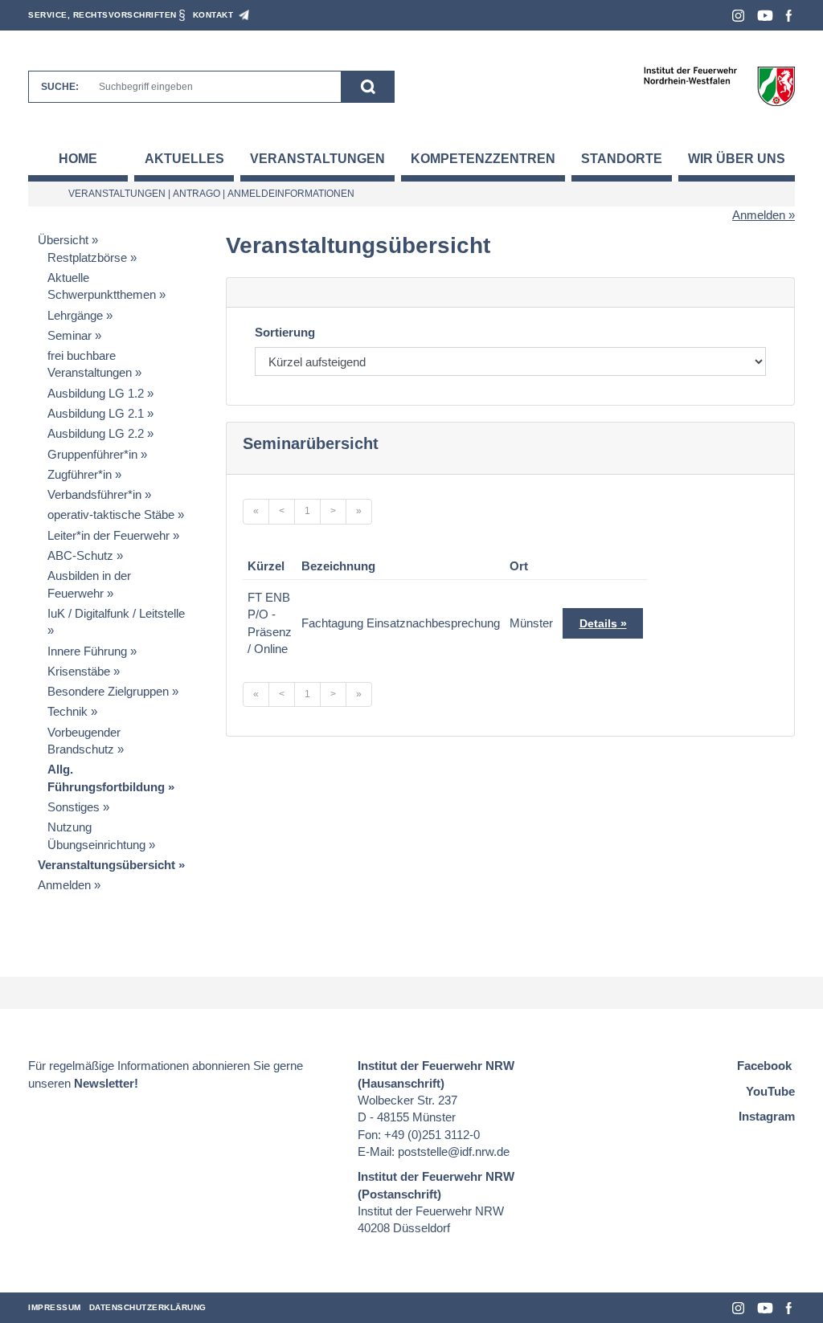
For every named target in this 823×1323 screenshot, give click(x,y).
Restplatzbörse (87, 257)
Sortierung (285, 332)
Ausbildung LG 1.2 (95, 393)
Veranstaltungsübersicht (106, 865)
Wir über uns (736, 158)
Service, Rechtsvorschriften (102, 14)
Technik (67, 711)
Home (78, 158)
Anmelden (758, 215)
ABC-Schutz (80, 555)
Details (598, 623)
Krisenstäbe (78, 671)
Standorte (621, 158)
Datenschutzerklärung (148, 1307)
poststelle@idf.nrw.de (454, 1151)
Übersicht (63, 240)
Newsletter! (106, 1083)
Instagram (738, 16)
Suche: (60, 86)
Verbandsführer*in (94, 494)
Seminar (69, 335)
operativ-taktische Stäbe (110, 514)
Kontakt (213, 14)
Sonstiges (73, 807)
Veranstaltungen (317, 158)
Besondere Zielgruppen (108, 691)
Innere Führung (87, 651)
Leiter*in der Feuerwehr (108, 535)
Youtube (765, 16)
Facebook (789, 16)
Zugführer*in (79, 474)
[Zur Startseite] (719, 85)
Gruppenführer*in (92, 454)
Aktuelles (184, 158)
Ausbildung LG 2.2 (95, 433)
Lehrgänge (75, 315)
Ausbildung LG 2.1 (95, 413)
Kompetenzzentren (483, 158)
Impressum (54, 1307)
